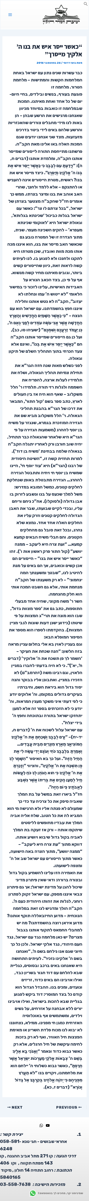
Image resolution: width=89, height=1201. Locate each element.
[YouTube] (48, 1125)
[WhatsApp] (41, 1125)
